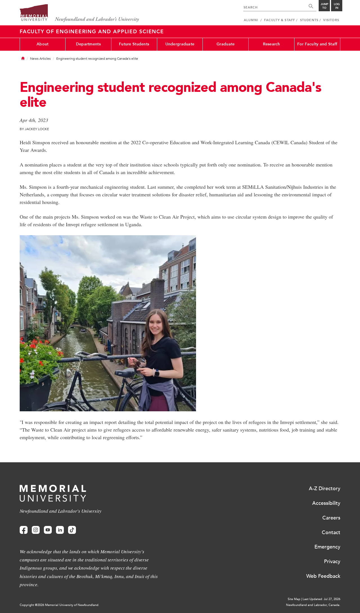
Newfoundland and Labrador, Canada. (313, 605)
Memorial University (79, 13)
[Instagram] (36, 530)
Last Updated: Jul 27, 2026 (321, 599)
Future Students (134, 44)
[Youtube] (48, 530)
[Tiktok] (72, 530)
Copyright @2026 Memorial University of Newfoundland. (59, 605)
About (42, 44)
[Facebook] (24, 530)
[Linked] (60, 530)
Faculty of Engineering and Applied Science (92, 31)
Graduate (226, 44)
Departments (88, 44)
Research (271, 44)
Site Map (294, 599)
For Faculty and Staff (317, 44)
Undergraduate (180, 44)
